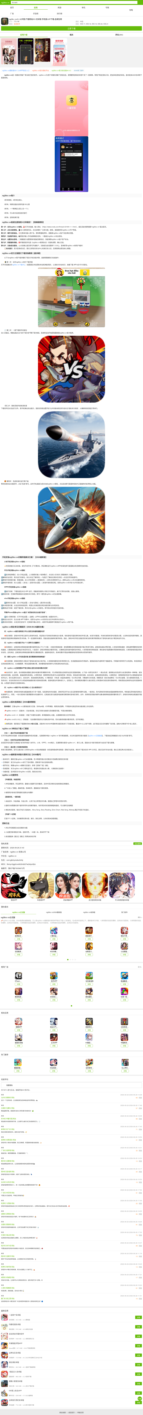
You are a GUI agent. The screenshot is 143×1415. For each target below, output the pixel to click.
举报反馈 (80, 1412)
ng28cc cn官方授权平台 (40, 70)
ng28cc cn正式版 (8, 917)
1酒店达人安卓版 (15, 1372)
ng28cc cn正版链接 (95, 735)
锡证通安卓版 (14, 1362)
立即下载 (71, 28)
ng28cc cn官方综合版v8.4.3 (61, 70)
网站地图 (62, 1412)
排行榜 (59, 13)
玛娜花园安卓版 (15, 1324)
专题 (107, 7)
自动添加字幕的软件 (16, 1334)
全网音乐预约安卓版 (16, 1400)
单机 (83, 7)
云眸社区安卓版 (15, 1353)
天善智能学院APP (15, 1343)
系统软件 (17, 24)
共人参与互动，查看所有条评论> (15, 1090)
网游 (59, 7)
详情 (138, 1317)
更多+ (140, 967)
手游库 (35, 13)
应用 (36, 7)
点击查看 (138, 843)
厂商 (12, 13)
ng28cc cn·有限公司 (18, 966)
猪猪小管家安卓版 (15, 1381)
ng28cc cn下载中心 (19, 264)
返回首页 (71, 1412)
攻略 (131, 10)
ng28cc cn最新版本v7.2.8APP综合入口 (15, 70)
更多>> (140, 917)
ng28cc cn (5, 2)
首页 (12, 7)
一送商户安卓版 (15, 1315)
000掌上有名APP (15, 1391)
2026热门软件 (79, 70)
